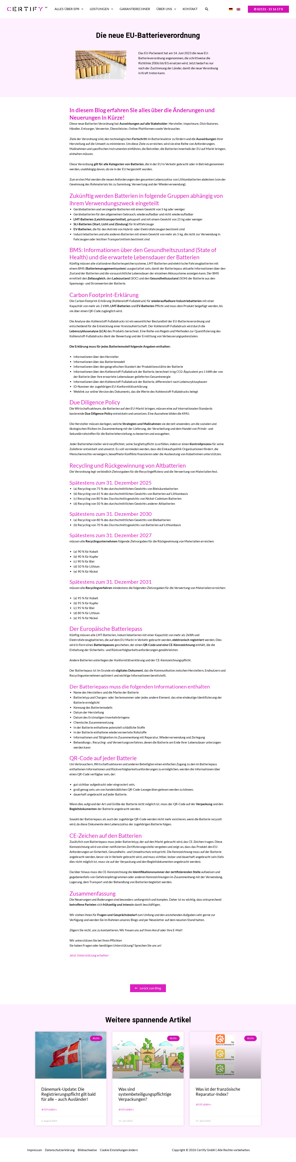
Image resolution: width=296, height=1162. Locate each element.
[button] (81, 9)
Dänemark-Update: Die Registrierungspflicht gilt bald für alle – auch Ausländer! (68, 1094)
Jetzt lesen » (49, 1109)
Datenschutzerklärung (60, 1150)
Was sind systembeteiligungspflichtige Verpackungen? (144, 1094)
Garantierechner (135, 9)
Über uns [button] (164, 9)
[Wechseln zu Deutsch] (231, 9)
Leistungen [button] (99, 9)
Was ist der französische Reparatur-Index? (218, 1091)
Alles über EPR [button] (67, 9)
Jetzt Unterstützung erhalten (88, 955)
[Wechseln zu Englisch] (238, 9)
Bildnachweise (87, 1150)
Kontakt (190, 9)
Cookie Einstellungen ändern (119, 1150)
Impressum (34, 1150)
